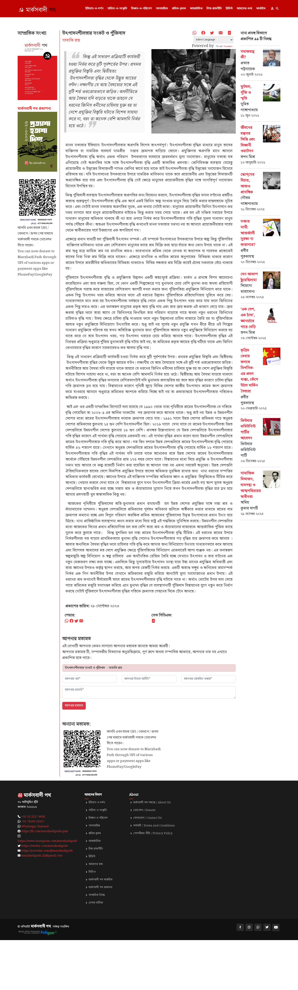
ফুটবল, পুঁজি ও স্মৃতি (246, 93)
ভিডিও (92, 871)
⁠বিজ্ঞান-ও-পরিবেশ (141, 8)
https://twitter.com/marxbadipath (44, 846)
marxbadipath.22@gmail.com (41, 855)
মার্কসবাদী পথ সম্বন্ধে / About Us (152, 802)
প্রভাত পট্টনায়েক (248, 66)
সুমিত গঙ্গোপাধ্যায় (249, 107)
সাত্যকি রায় (71, 40)
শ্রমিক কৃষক (95, 833)
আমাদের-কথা (244, 8)
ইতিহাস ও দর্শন (97, 802)
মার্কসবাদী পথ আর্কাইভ (101, 879)
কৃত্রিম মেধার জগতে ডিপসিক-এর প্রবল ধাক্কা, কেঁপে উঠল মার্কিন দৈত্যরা (249, 370)
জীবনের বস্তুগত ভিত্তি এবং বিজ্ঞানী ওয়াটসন (248, 139)
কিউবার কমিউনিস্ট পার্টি (248, 450)
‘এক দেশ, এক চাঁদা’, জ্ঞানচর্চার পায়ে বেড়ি (248, 318)
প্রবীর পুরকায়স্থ (247, 254)
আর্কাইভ (261, 8)
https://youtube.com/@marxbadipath (47, 851)
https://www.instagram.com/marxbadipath (47, 841)
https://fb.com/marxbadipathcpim (44, 831)
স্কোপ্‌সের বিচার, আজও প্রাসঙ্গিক (247, 183)
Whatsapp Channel (35, 826)
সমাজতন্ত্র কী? (248, 54)
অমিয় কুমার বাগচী (249, 505)
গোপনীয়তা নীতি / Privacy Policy (153, 833)
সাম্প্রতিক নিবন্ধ (97, 895)
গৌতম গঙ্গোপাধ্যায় (249, 201)
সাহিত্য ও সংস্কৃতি (98, 810)
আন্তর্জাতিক (196, 8)
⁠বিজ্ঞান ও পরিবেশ (98, 818)
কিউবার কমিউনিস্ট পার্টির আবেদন (248, 429)
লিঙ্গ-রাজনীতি (214, 8)
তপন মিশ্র (248, 157)
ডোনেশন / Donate (144, 810)
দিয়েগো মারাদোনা (248, 289)
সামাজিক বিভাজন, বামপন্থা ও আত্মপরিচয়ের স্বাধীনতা (251, 485)
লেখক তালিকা (96, 902)
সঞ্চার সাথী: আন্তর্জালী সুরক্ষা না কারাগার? (248, 233)
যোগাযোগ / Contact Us (147, 818)
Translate (227, 46)
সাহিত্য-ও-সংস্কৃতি (117, 8)
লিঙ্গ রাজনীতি (96, 848)
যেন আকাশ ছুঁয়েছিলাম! (249, 277)
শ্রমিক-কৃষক (179, 8)
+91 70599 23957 (32, 821)
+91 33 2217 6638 (33, 816)
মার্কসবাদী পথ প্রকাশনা (100, 887)
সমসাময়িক (162, 8)
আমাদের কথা (96, 864)
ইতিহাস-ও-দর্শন (94, 8)
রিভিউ (229, 8)
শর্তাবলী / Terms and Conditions (154, 825)
